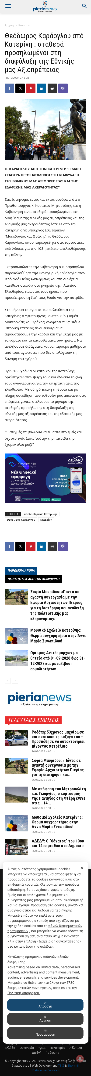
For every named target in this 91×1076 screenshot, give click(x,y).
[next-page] (15, 681)
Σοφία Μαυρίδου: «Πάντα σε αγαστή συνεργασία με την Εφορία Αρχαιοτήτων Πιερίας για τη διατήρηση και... (58, 767)
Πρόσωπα (52, 1053)
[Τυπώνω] (52, 88)
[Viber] (63, 88)
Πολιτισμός (57, 1048)
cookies (59, 988)
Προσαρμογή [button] (45, 1034)
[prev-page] (7, 681)
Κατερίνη (24, 25)
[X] (20, 88)
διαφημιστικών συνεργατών (29, 988)
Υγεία (42, 1048)
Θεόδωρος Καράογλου (21, 519)
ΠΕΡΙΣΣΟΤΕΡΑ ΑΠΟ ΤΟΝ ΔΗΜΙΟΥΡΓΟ (33, 579)
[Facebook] (9, 88)
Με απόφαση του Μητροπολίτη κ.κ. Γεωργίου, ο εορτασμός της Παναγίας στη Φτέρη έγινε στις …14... (59, 795)
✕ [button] (82, 867)
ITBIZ (61, 1066)
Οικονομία (27, 1048)
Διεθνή (36, 1053)
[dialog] (45, 953)
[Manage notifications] (80, 1058)
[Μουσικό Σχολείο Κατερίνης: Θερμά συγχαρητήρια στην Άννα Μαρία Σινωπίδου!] (16, 636)
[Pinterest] (30, 88)
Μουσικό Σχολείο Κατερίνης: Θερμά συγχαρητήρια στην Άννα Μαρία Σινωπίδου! (58, 635)
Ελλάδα (10, 1048)
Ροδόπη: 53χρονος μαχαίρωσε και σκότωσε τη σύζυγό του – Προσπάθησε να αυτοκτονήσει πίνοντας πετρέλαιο (58, 739)
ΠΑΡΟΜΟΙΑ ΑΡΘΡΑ (21, 571)
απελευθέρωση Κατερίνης (40, 514)
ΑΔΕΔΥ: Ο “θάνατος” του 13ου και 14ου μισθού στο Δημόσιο (58, 843)
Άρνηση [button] (45, 1020)
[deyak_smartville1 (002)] (45, 478)
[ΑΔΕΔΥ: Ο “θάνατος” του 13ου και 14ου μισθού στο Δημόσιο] (16, 847)
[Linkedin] (41, 88)
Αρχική (9, 25)
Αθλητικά (76, 1048)
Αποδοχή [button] (45, 1006)
